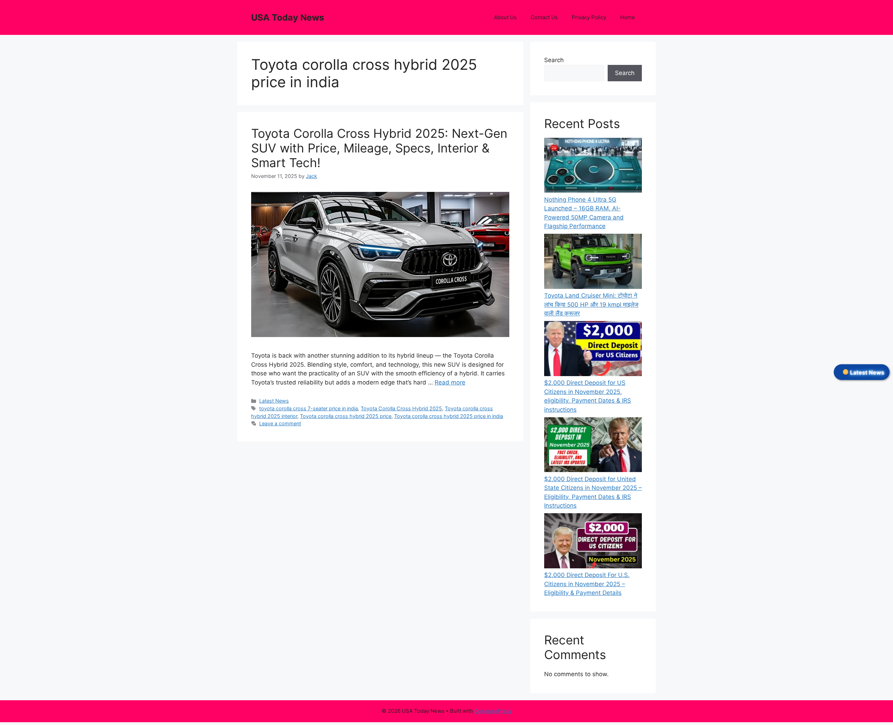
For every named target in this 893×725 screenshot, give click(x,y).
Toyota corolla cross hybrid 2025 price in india (448, 416)
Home (627, 17)
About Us (505, 17)
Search (554, 60)
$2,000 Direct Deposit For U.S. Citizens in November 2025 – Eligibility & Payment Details (587, 583)
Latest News (274, 401)
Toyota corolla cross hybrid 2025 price (345, 416)
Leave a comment (280, 423)
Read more (450, 382)
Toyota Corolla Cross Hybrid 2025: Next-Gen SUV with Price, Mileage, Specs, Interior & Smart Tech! (379, 148)
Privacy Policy (589, 17)
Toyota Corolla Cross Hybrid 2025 (401, 408)
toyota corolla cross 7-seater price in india (308, 408)
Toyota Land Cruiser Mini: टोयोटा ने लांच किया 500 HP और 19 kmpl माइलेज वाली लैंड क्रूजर (591, 304)
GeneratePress (493, 711)
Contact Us (544, 17)
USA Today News (287, 17)
